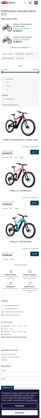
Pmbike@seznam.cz (11, 305)
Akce (22, 82)
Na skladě (22, 79)
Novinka (22, 86)
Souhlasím (19, 412)
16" (11, 157)
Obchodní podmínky (8, 354)
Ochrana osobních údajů (10, 357)
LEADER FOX (22, 99)
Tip (22, 89)
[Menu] (36, 3)
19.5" (22, 157)
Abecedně (20, 58)
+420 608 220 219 (10, 309)
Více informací (32, 400)
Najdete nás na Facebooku (14, 312)
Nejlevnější (19, 54)
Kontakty (4, 360)
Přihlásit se (7, 388)
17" (16, 157)
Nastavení (19, 406)
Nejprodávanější (8, 58)
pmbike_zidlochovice (11, 315)
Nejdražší (29, 54)
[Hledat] (24, 3)
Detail (34, 152)
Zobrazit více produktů (19, 47)
